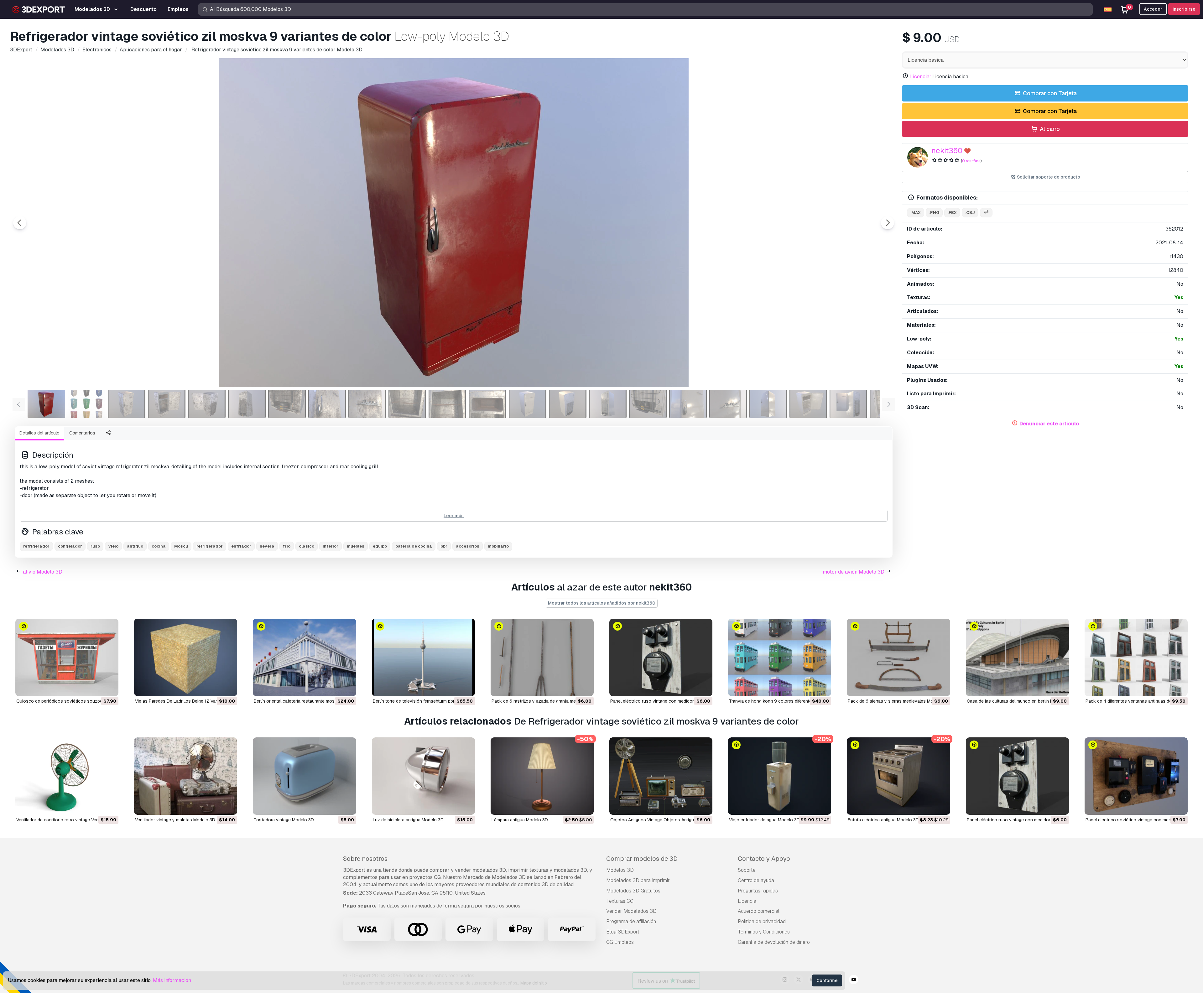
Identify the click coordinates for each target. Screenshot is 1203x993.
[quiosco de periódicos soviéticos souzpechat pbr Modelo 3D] (66, 657)
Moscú (181, 546)
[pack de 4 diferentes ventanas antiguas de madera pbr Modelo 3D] (1136, 657)
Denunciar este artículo (1049, 423)
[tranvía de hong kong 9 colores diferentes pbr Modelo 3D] (779, 657)
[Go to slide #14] (567, 404)
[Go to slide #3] (126, 404)
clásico (306, 546)
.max (915, 212)
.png (934, 212)
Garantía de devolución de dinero (774, 942)
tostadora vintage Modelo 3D (284, 820)
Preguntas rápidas (758, 890)
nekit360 (946, 150)
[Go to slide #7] (287, 404)
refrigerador (36, 546)
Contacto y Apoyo (764, 859)
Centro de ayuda (756, 880)
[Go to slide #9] (367, 404)
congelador (70, 546)
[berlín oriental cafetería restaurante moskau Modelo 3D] (304, 657)
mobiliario (498, 546)
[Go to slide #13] (527, 404)
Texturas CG (619, 901)
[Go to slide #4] (166, 404)
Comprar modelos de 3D (642, 859)
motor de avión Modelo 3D (853, 572)
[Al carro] (96, 687)
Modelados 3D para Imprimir (638, 880)
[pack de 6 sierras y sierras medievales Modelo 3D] (898, 657)
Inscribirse (1184, 9)
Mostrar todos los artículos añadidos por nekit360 (601, 603)
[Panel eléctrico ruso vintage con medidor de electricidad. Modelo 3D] (660, 657)
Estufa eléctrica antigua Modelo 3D (883, 820)
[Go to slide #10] (407, 404)
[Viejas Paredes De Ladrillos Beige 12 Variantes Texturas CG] (185, 657)
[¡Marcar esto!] (109, 687)
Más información (172, 980)
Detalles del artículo (39, 433)
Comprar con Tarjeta (1049, 93)
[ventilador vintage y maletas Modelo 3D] (185, 776)
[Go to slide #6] (247, 404)
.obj (970, 212)
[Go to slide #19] (768, 404)
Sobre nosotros (365, 859)
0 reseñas (971, 161)
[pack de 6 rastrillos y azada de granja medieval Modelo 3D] (542, 657)
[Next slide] (887, 222)
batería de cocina (413, 546)
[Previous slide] (19, 222)
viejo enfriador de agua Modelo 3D (764, 820)
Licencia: (920, 76)
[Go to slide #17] (688, 404)
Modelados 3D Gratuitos (633, 890)
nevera (267, 546)
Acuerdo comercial (758, 911)
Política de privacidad (762, 921)
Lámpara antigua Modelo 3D (520, 820)
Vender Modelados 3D (631, 911)
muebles (355, 546)
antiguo (135, 546)
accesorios (467, 546)
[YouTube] (853, 980)
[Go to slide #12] (487, 404)
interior (330, 546)
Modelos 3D (620, 870)
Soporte (747, 870)
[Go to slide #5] (207, 404)
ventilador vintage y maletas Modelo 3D (175, 820)
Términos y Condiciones (764, 931)
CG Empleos (620, 942)
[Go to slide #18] (728, 404)
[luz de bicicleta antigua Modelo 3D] (423, 776)
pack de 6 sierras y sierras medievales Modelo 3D (898, 701)
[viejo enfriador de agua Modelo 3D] (779, 776)
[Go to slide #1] (46, 404)
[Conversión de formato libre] (986, 212)
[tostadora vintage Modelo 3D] (304, 776)
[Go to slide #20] (808, 404)
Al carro (1049, 129)
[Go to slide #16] (648, 404)
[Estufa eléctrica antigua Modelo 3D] (898, 776)
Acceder (1153, 9)
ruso (95, 546)
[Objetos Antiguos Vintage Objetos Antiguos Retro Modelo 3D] (660, 776)
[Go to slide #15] (608, 404)
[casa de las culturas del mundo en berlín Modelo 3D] (1017, 657)
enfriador (241, 546)
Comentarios (82, 433)
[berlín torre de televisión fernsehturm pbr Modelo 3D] (423, 657)
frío (286, 546)
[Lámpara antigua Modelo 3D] (542, 776)
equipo (380, 546)
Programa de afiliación (631, 921)
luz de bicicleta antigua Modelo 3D (408, 820)
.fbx (952, 212)
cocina (159, 546)
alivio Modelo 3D (42, 572)
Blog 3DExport (622, 931)
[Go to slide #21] (848, 404)
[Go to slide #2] (86, 404)
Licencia (747, 901)
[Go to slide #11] (447, 404)
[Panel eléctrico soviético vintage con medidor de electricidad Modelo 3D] (1136, 776)
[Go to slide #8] (327, 404)
